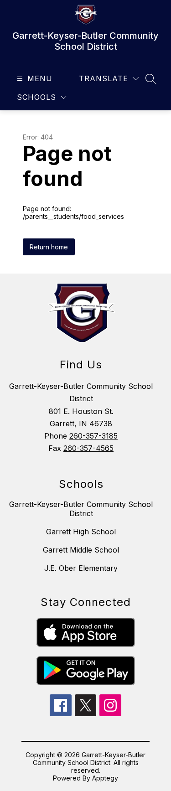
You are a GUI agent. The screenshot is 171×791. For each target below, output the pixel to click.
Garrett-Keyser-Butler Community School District (81, 509)
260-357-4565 (88, 448)
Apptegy (105, 778)
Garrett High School (81, 531)
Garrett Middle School (81, 549)
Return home (49, 247)
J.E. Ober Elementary (81, 568)
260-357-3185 (93, 435)
